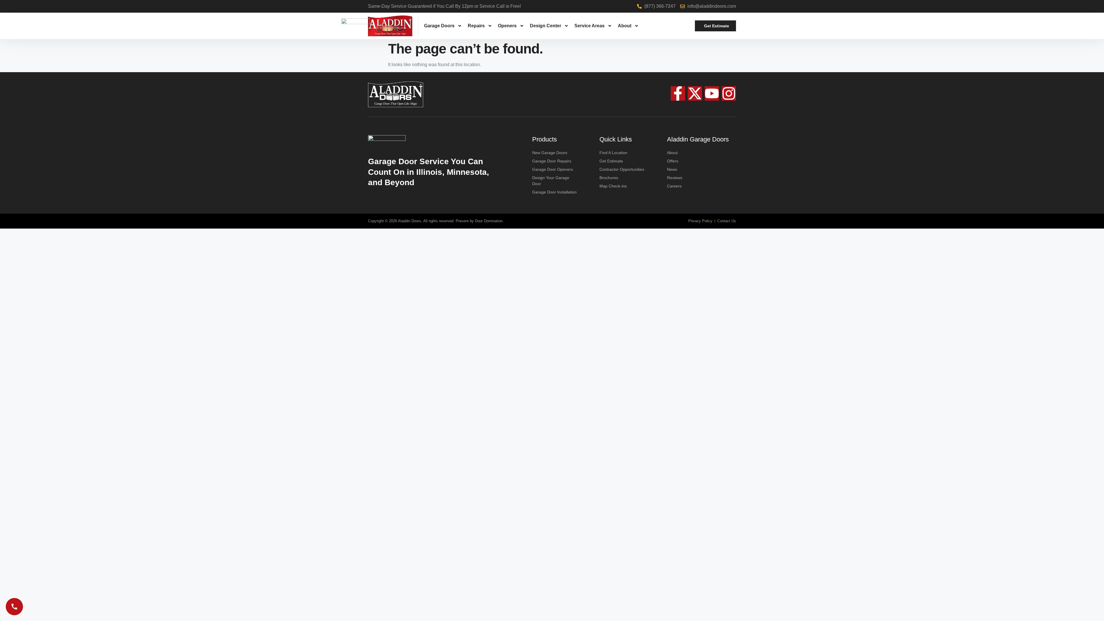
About (624, 25)
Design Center (545, 25)
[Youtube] (712, 93)
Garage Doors (439, 25)
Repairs (476, 25)
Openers (507, 25)
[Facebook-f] (678, 93)
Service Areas (589, 25)
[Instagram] (729, 93)
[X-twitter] (695, 93)
